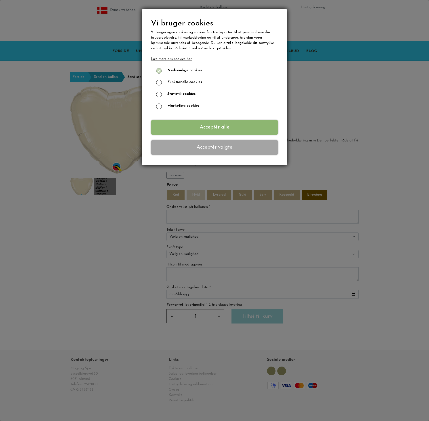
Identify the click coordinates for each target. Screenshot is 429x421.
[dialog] (214, 210)
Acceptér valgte (214, 147)
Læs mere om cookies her (171, 59)
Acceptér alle (214, 127)
